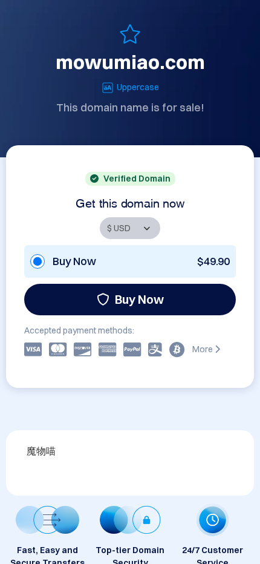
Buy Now (139, 299)
